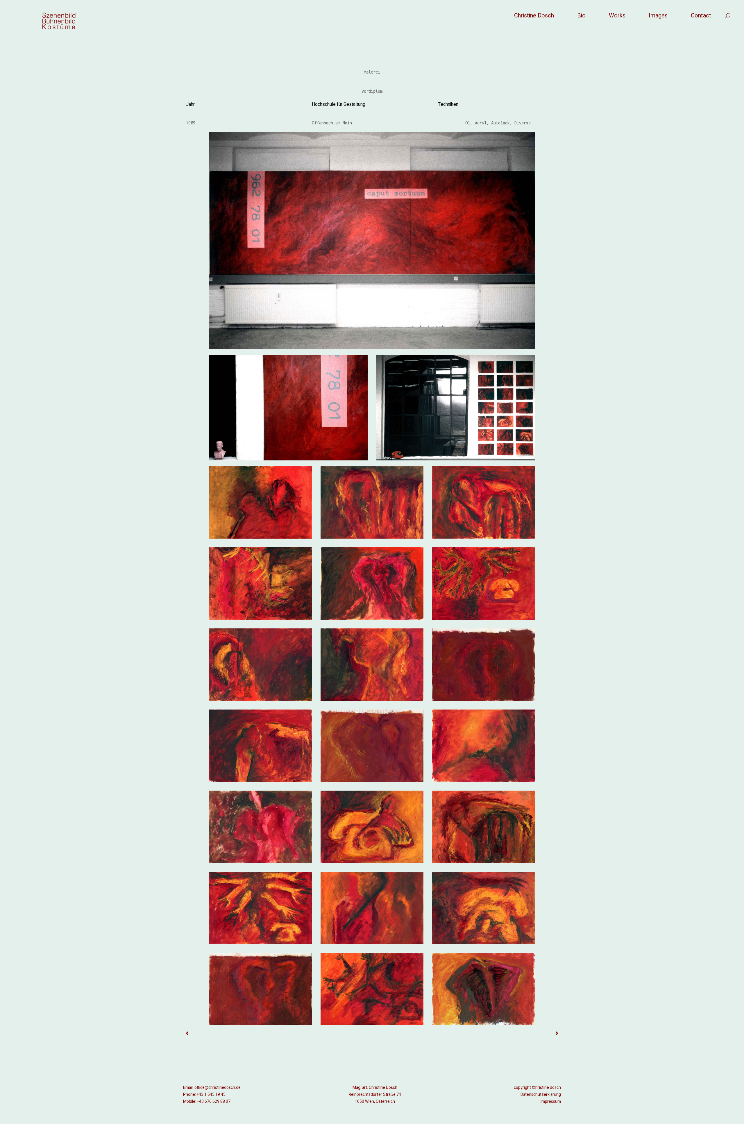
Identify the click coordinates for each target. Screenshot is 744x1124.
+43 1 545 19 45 (211, 1094)
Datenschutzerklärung (541, 1094)
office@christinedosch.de (217, 1087)
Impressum (551, 1101)
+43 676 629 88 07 (213, 1101)
